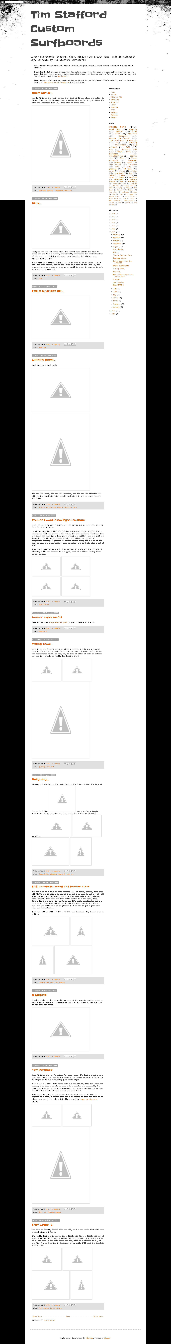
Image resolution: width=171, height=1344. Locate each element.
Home (68, 1317)
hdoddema (89, 1338)
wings (135, 192)
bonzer (119, 131)
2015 (114, 219)
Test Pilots (128, 200)
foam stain (113, 192)
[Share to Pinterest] (74, 187)
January (116, 307)
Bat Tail (116, 186)
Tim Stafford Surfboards (123, 140)
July (115, 289)
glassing (52, 507)
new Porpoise (42, 1070)
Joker (113, 105)
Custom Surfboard (119, 138)
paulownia (125, 192)
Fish (56, 982)
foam (44, 1212)
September (117, 243)
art (111, 149)
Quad (130, 173)
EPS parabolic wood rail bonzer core (60, 886)
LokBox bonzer (114, 196)
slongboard (118, 179)
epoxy (119, 202)
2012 (114, 229)
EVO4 (40, 1212)
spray (111, 171)
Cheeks (121, 177)
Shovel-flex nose (119, 184)
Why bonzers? (63, 76)
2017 (114, 216)
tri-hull (112, 175)
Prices (113, 95)
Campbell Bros (44, 874)
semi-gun (134, 184)
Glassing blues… (43, 360)
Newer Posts (37, 1317)
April (116, 298)
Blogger (107, 1338)
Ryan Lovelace (44, 605)
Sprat (75, 507)
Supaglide (133, 177)
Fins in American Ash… (48, 291)
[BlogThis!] (67, 187)
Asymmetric (132, 160)
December (117, 234)
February (117, 304)
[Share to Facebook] (72, 187)
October (116, 240)
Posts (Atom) (49, 1320)
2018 (114, 213)
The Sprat (58, 1308)
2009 (114, 314)
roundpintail (116, 156)
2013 (114, 226)
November (117, 237)
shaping (61, 982)
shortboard (42, 631)
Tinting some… (42, 644)
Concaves (42, 982)
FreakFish (115, 102)
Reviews (117, 163)
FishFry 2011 (128, 186)
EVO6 (51, 982)
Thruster (131, 190)
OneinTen (114, 107)
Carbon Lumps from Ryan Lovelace (58, 520)
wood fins (42, 347)
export (127, 202)
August (116, 247)
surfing (133, 142)
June (115, 292)
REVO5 (128, 188)
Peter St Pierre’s (88, 1099)
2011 (114, 232)
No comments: (56, 187)
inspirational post (58, 622)
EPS (47, 982)
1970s (117, 167)
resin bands (59, 190)
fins (40, 278)
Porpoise (60, 507)
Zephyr (113, 117)
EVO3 (128, 147)
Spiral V (120, 190)
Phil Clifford (128, 198)
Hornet (122, 171)
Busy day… (40, 779)
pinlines (50, 190)
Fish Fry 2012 (127, 175)
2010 (114, 311)
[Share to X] (70, 187)
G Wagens (39, 995)
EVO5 (118, 142)
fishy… (36, 203)
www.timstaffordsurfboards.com (56, 82)
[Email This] (65, 187)
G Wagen (130, 194)
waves (129, 163)
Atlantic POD (43, 507)
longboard (42, 190)
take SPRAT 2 (42, 1225)
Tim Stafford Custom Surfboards (68, 29)
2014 (114, 223)
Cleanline (115, 100)
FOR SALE (128, 169)
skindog (119, 188)
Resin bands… (42, 93)
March (116, 301)
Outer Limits (132, 181)
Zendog (111, 202)
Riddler (114, 112)
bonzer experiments (47, 617)
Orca (113, 110)
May (115, 295)
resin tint (68, 190)
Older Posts (98, 1317)
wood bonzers (115, 165)
